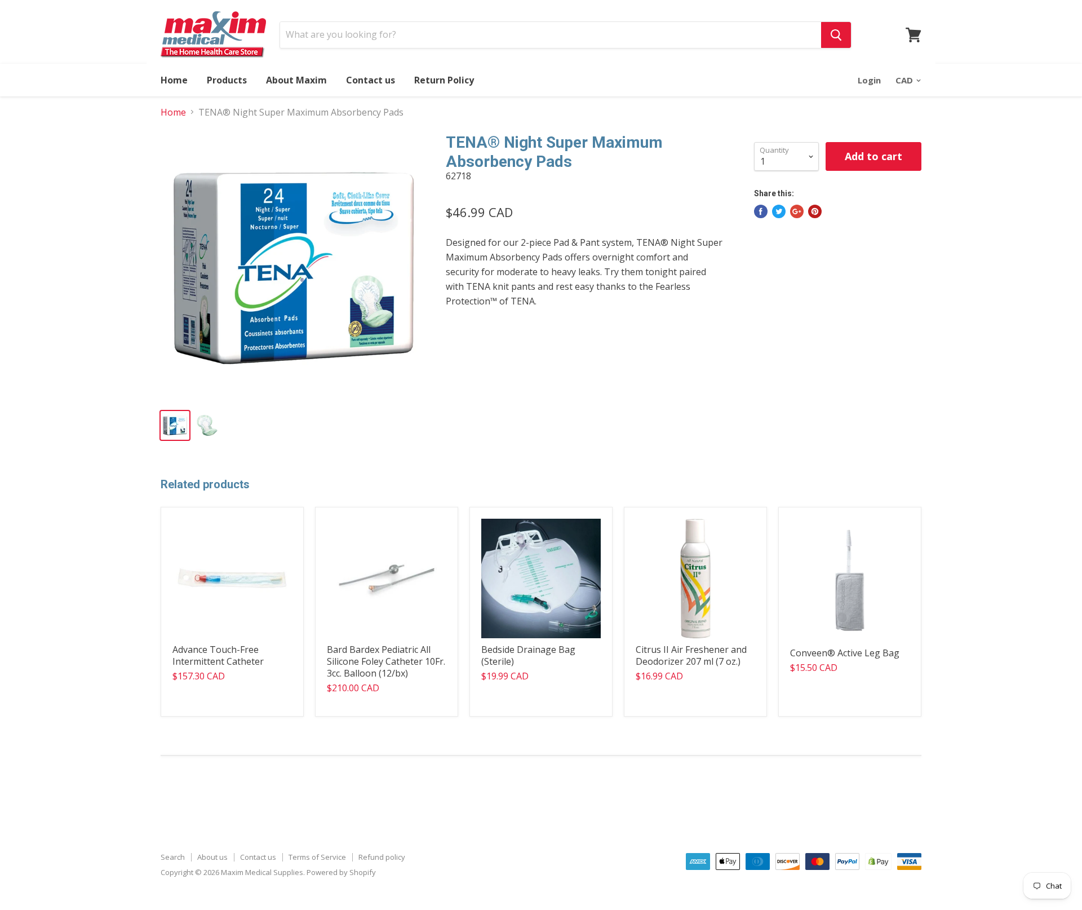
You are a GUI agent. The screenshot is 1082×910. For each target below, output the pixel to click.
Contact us (370, 80)
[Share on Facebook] (761, 211)
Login (869, 80)
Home (174, 80)
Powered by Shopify (341, 872)
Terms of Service (317, 857)
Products (227, 80)
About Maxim (296, 80)
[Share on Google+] (797, 211)
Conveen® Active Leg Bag (844, 653)
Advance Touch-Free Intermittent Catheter (218, 655)
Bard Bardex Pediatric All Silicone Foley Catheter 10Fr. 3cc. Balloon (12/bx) (386, 661)
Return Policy (444, 80)
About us (212, 857)
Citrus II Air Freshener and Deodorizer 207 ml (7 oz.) (691, 655)
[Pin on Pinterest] (815, 211)
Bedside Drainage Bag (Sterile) (528, 655)
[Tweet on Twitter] (779, 211)
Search (173, 857)
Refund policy (381, 857)
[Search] (836, 35)
